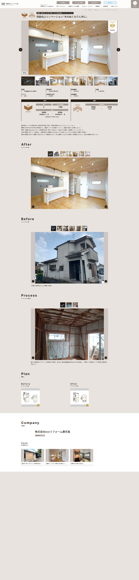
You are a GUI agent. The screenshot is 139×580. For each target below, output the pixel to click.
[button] (118, 49)
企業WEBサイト (39, 435)
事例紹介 (90, 10)
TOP (85, 10)
